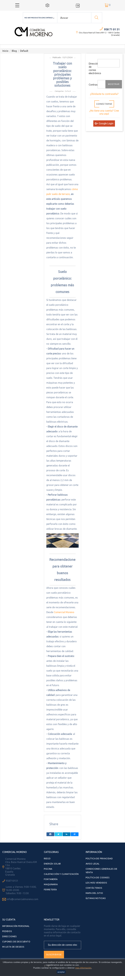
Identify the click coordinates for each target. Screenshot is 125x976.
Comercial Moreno (64, 612)
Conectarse (104, 104)
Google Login (106, 123)
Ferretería (50, 889)
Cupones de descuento (16, 941)
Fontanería (50, 879)
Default (68, 91)
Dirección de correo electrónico (92, 68)
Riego (47, 858)
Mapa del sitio (94, 893)
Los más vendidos (96, 883)
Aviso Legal (93, 863)
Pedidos (7, 931)
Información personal (16, 926)
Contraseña (92, 84)
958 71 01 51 (112, 29)
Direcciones (9, 936)
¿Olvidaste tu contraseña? (104, 94)
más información (83, 968)
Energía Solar (52, 863)
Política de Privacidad (99, 858)
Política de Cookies (98, 877)
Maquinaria (51, 884)
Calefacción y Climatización (61, 874)
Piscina (48, 869)
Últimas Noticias (96, 898)
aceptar (61, 972)
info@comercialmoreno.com (22, 899)
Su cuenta (8, 919)
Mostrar (114, 84)
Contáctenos (94, 888)
